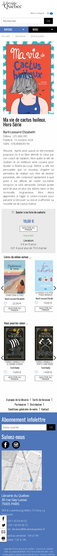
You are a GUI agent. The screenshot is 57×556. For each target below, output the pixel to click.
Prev (2, 288)
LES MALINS (20, 136)
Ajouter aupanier (28, 228)
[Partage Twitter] (3, 525)
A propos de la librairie (17, 400)
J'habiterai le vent (14, 295)
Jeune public (37, 36)
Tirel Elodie (14, 367)
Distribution (36, 404)
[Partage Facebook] (3, 518)
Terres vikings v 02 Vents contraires (45, 363)
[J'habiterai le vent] (14, 277)
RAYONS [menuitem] (8, 29)
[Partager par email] (3, 531)
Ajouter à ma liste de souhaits (30, 212)
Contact (45, 409)
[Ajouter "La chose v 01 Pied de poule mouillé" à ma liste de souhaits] (37, 303)
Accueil (6, 36)
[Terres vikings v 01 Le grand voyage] (14, 343)
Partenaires (20, 404)
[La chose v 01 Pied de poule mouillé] (45, 275)
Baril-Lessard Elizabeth (19, 132)
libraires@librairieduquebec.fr (28, 529)
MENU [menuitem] (35, 29)
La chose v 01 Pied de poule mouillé (45, 293)
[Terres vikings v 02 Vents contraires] (45, 343)
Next (54, 288)
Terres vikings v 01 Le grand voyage (14, 363)
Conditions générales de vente (23, 409)
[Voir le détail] (14, 277)
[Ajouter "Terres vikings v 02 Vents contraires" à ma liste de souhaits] (37, 372)
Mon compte (37, 13)
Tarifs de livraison (41, 400)
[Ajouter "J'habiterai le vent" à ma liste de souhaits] (6, 303)
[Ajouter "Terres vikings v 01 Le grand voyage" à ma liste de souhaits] (6, 372)
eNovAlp (51, 554)
